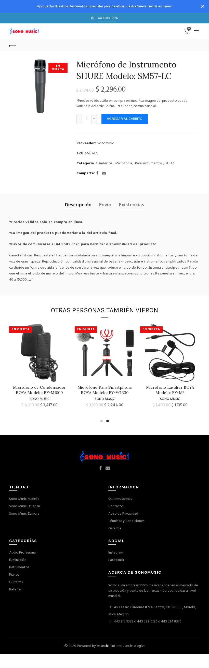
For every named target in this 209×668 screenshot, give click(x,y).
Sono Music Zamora (24, 514)
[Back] (13, 45)
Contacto (115, 506)
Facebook (116, 560)
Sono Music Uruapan (24, 506)
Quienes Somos (120, 499)
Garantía (114, 528)
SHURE (170, 163)
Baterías (15, 589)
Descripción (78, 205)
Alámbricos (103, 163)
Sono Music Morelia (24, 499)
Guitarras (16, 582)
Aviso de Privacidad (123, 514)
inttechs (103, 646)
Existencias (131, 205)
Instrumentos (19, 567)
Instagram (115, 553)
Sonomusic (105, 143)
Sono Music (137, 399)
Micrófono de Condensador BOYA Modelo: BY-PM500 (137, 390)
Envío (105, 205)
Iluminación (17, 560)
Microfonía (123, 163)
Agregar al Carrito (124, 119)
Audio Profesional (22, 553)
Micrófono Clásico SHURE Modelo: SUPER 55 (72, 390)
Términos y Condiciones (126, 521)
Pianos (14, 575)
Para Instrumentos (148, 163)
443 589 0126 (108, 18)
